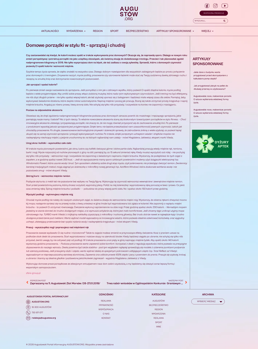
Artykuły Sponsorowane (173, 31)
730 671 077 (37, 312)
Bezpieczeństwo (137, 31)
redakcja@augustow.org (44, 318)
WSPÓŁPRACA (106, 309)
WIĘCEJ (206, 31)
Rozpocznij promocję (214, 13)
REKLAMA (106, 301)
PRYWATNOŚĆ (106, 305)
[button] (75, 31)
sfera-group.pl (33, 273)
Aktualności (50, 31)
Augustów (159, 301)
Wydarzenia (74, 31)
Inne (158, 326)
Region (98, 31)
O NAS (106, 313)
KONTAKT (106, 318)
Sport (114, 31)
